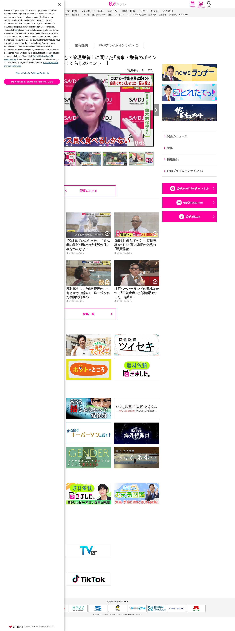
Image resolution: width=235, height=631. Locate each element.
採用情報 (173, 15)
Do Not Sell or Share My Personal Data (32, 81)
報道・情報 (128, 11)
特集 (170, 147)
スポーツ (112, 11)
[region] (117, 45)
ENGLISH (183, 15)
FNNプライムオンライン (116, 45)
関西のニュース (177, 136)
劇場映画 (75, 15)
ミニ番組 (168, 11)
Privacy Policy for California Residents (32, 73)
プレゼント (119, 15)
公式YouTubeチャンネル (193, 188)
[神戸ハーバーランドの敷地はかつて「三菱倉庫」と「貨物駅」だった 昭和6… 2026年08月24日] (136, 262)
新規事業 (152, 15)
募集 (110, 15)
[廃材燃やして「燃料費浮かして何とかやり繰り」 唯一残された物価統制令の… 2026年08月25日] (88, 262)
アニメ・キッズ (149, 11)
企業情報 (162, 15)
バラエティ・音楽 (92, 11)
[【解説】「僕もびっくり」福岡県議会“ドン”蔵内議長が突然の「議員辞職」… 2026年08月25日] (136, 214)
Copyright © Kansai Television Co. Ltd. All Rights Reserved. (117, 614)
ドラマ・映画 (69, 11)
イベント (86, 15)
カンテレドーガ (99, 15)
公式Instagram (193, 202)
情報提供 (81, 45)
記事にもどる (88, 190)
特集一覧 (88, 314)
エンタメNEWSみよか (136, 15)
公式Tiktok (193, 216)
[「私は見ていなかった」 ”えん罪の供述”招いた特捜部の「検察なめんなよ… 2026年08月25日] (88, 214)
